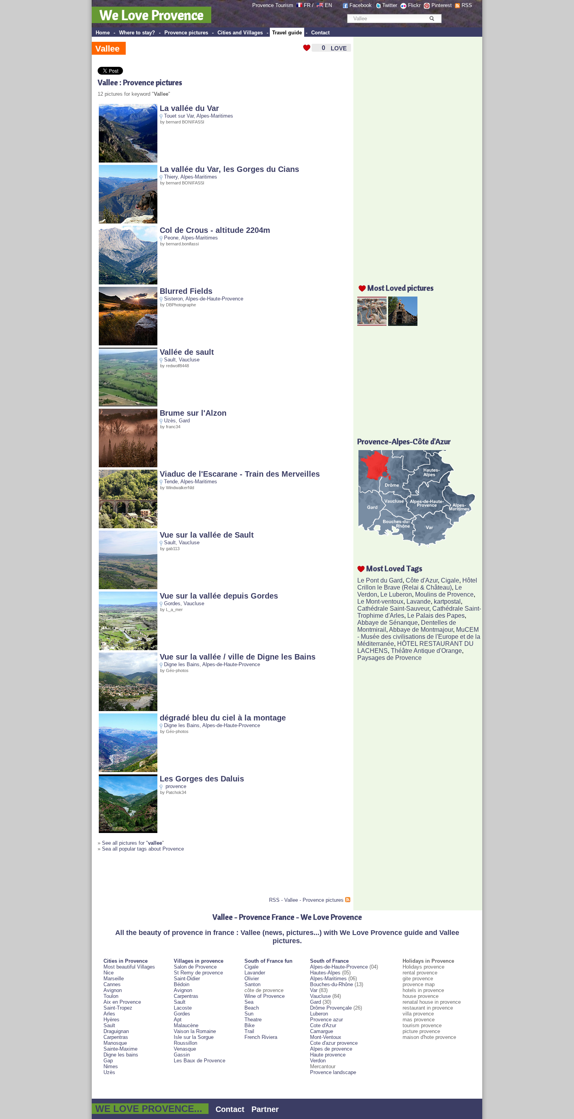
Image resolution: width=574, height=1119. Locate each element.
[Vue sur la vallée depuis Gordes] (128, 648)
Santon (252, 984)
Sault (170, 360)
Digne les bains (120, 1055)
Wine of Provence (264, 996)
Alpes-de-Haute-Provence (214, 299)
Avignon (112, 990)
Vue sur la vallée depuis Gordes (219, 596)
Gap (108, 1061)
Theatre (253, 1019)
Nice (108, 973)
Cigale (450, 580)
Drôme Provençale (331, 1008)
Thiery (171, 177)
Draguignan (116, 1031)
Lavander (254, 973)
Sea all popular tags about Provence (143, 849)
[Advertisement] (189, 877)
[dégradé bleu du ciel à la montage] (128, 770)
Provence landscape (333, 1072)
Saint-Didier (187, 978)
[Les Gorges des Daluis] (128, 831)
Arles (109, 1014)
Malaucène (186, 1025)
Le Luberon (396, 594)
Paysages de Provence (389, 657)
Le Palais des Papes (436, 615)
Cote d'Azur (323, 1025)
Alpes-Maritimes (214, 116)
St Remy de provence (198, 973)
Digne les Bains (182, 664)
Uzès (170, 421)
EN (328, 5)
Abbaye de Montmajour (421, 629)
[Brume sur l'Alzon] (128, 465)
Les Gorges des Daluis (202, 778)
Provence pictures (186, 33)
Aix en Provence (122, 1002)
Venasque (185, 1049)
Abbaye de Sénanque (387, 622)
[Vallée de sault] (128, 405)
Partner (265, 1109)
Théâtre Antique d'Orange (426, 650)
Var (313, 990)
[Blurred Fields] (128, 344)
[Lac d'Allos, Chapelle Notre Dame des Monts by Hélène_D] (402, 323)
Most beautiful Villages (129, 967)
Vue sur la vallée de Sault (207, 535)
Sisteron (173, 299)
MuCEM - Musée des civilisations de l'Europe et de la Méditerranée (418, 636)
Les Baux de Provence (199, 1061)
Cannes (112, 984)
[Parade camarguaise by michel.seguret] (372, 323)
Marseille (113, 978)
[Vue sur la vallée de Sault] (128, 587)
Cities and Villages (240, 33)
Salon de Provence (195, 967)
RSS (467, 5)
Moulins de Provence (444, 594)
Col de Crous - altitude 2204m (215, 230)
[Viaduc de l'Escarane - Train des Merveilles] (128, 526)
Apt (178, 1019)
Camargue (321, 1031)
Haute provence (328, 1055)
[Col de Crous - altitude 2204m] (128, 283)
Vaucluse (189, 360)
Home (103, 33)
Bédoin (181, 984)
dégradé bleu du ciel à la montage (223, 717)
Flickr (414, 5)
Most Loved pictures (400, 288)
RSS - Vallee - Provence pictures (306, 900)
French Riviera (260, 1037)
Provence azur (326, 1019)
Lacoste (183, 1008)
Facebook (360, 5)
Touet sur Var (179, 116)
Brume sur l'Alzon (193, 413)
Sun (248, 1014)
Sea (248, 1002)
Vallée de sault (187, 352)
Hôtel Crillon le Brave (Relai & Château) (417, 584)
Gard (184, 421)
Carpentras (115, 1037)
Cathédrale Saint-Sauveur (393, 608)
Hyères (111, 1019)
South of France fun (268, 961)
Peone (171, 238)
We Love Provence (151, 14)
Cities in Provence (125, 961)
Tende (171, 481)
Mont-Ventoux (325, 1037)
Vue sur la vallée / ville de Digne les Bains (238, 656)
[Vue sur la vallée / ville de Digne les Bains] (128, 709)
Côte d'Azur (422, 580)
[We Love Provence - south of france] (320, 5)
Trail (249, 1031)
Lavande (418, 601)
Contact (320, 33)
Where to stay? (137, 33)
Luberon (319, 1014)
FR (307, 5)
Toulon (110, 996)
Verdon (318, 1061)
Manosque (115, 1043)
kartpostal (447, 601)
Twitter (389, 5)
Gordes (172, 603)
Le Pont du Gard (380, 580)
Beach (251, 1008)
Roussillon (185, 1043)
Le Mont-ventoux (380, 601)
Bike (249, 1025)
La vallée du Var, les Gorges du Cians (229, 169)
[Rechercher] (431, 18)
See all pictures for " (132, 843)
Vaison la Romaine (195, 1031)
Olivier (251, 978)
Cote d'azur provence (334, 1043)
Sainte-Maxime (120, 1049)
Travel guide (287, 33)
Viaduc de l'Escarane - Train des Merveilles (240, 474)
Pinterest (441, 5)
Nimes (110, 1066)
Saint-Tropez (117, 1008)
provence (176, 786)
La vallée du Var (189, 108)
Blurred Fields (186, 291)
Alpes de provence (331, 1049)
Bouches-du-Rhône (331, 984)
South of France (329, 961)
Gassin (182, 1055)
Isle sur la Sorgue (194, 1037)
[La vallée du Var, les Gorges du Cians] (128, 222)
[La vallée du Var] (128, 161)
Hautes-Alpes (325, 973)
